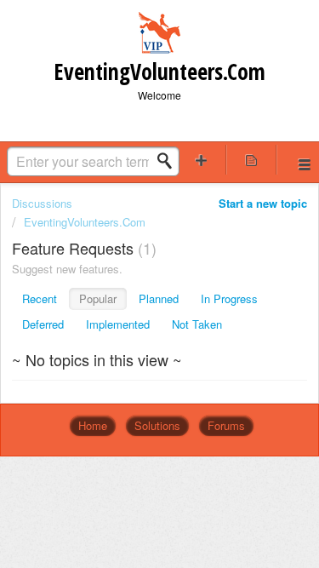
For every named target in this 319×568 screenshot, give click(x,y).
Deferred (43, 324)
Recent (39, 298)
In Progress (229, 298)
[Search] (169, 160)
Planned (159, 298)
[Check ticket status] (251, 160)
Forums (226, 425)
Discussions (42, 203)
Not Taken (197, 324)
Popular (98, 298)
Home (92, 425)
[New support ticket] (201, 160)
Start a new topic (263, 203)
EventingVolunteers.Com (84, 222)
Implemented (118, 324)
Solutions (157, 425)
